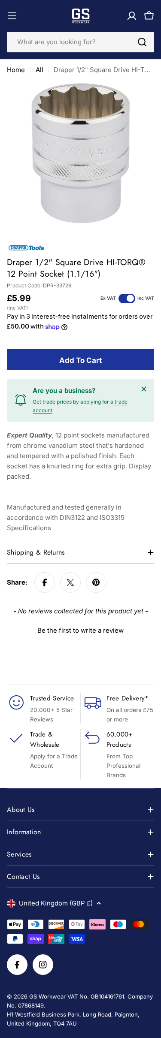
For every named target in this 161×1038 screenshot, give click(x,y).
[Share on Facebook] (44, 582)
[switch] (126, 298)
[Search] (142, 42)
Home (16, 70)
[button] (80, 629)
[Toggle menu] (12, 16)
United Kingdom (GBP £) (56, 903)
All (39, 70)
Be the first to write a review (80, 630)
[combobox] (80, 42)
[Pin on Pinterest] (96, 582)
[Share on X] (70, 582)
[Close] (144, 389)
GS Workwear (47, 996)
